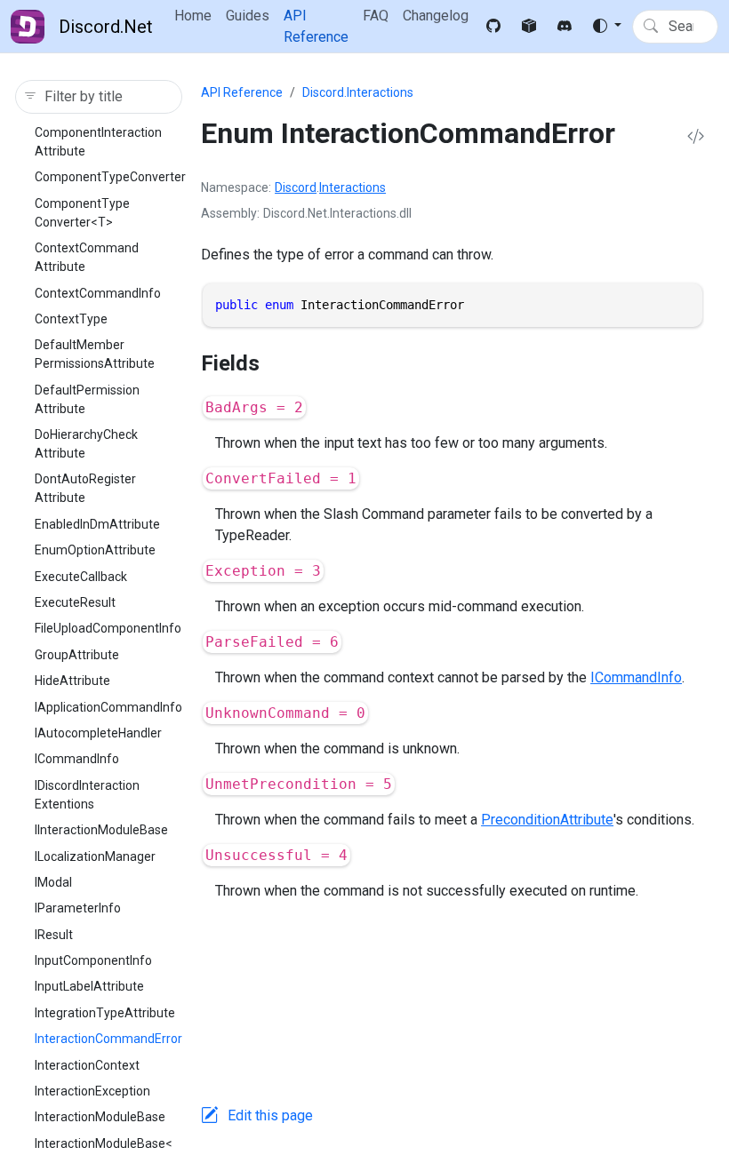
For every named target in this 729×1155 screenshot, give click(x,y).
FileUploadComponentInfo (108, 628)
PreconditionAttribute (547, 819)
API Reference (242, 92)
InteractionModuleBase (100, 1117)
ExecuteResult (75, 602)
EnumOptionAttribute (95, 550)
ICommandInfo (77, 759)
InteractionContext (87, 1065)
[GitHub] (493, 27)
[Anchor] (274, 363)
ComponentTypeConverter (110, 177)
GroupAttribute (77, 655)
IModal (53, 882)
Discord (295, 187)
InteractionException (92, 1091)
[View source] (695, 137)
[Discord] (564, 27)
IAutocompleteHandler (98, 733)
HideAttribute (72, 680)
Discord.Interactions (357, 92)
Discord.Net (106, 26)
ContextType (71, 319)
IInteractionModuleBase (101, 830)
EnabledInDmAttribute (97, 524)
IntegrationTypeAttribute (105, 1013)
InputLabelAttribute (89, 986)
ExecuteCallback (81, 577)
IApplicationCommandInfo (108, 707)
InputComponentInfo (93, 960)
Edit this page (270, 1115)
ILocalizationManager (95, 856)
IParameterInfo (78, 908)
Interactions (352, 187)
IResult (54, 935)
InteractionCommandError (108, 1039)
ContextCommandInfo (98, 293)
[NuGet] (529, 27)
